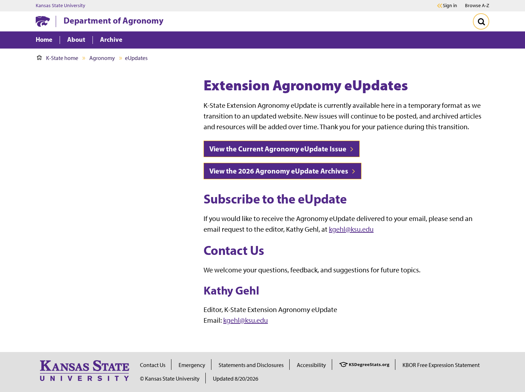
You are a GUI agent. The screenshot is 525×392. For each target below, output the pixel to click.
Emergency (192, 365)
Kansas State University (60, 6)
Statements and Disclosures (251, 365)
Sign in (450, 6)
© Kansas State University (170, 378)
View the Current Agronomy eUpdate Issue (278, 148)
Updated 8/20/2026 (235, 378)
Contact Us (152, 365)
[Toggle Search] (481, 21)
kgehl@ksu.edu (351, 229)
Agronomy (102, 58)
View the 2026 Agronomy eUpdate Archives (279, 170)
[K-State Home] (43, 21)
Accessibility (311, 365)
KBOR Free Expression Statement (441, 365)
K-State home (62, 58)
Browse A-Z (477, 5)
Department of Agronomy (114, 20)
